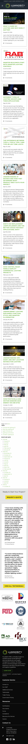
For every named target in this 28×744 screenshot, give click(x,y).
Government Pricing (8, 697)
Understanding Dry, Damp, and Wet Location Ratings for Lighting (13, 360)
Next (8, 423)
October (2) (7, 455)
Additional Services (7, 689)
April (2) (6, 446)
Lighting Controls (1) (8, 432)
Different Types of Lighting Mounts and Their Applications (12, 99)
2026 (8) (5, 439)
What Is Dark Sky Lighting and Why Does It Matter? (14, 28)
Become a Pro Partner (8, 716)
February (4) (7, 469)
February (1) (7, 448)
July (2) (6, 460)
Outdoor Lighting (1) (8, 434)
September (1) (8, 474)
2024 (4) (5, 470)
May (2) (6, 444)
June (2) (6, 481)
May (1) (6, 463)
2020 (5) (5, 477)
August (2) (7, 458)
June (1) (6, 443)
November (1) (7, 453)
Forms (4, 711)
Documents (5, 708)
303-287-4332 (10, 735)
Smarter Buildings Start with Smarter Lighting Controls (13, 64)
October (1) (7, 486)
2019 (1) (5, 484)
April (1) (6, 476)
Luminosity (11, 730)
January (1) (7, 450)
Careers (4, 719)
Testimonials (5, 692)
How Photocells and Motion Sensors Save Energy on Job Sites (12, 401)
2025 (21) (5, 451)
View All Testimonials (14, 586)
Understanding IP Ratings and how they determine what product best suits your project (13, 180)
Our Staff (5, 687)
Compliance (5, 713)
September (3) (8, 456)
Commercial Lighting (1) (9, 427)
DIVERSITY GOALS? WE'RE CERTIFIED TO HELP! (14, 1)
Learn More (7, 670)
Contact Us (5, 684)
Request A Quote (14, 497)
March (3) (6, 467)
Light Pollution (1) (7, 431)
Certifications (6, 706)
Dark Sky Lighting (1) (8, 429)
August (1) (7, 441)
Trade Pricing (6, 695)
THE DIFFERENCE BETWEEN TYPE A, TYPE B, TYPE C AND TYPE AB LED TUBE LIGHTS (13, 142)
